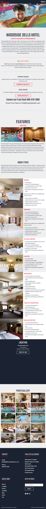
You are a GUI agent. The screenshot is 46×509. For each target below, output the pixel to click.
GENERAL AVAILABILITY (23, 95)
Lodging (4, 486)
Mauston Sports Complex (32, 461)
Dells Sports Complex (31, 459)
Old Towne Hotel (29, 468)
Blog (3, 492)
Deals (3, 495)
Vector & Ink (42, 507)
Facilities (4, 490)
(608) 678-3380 (23, 352)
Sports (4, 484)
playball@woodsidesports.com (10, 462)
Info (3, 497)
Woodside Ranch (29, 470)
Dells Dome (28, 464)
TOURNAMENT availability (23, 84)
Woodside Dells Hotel (31, 466)
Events (4, 488)
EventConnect (29, 472)
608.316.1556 (5, 466)
